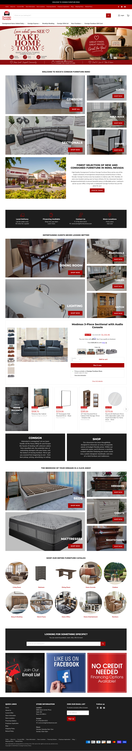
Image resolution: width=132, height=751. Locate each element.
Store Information (30, 6)
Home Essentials (60, 418)
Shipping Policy (79, 6)
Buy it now (97, 365)
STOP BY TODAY (97, 190)
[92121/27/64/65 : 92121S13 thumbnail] (11, 330)
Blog (72, 6)
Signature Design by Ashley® (39, 416)
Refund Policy (88, 6)
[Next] (126, 409)
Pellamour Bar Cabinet (39, 414)
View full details (97, 381)
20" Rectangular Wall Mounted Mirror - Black (63, 415)
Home (7, 6)
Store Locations (41, 6)
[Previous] (6, 409)
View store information (80, 375)
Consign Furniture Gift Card (93, 24)
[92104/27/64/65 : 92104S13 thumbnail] (11, 376)
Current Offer (20, 6)
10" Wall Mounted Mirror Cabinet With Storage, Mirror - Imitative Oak (90, 416)
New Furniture (76, 24)
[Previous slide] (5, 45)
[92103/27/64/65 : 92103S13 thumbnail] (11, 360)
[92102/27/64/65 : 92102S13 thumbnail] (11, 347)
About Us (12, 6)
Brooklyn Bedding (48, 24)
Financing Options (51, 6)
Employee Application (63, 6)
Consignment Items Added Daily (13, 24)
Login (122, 15)
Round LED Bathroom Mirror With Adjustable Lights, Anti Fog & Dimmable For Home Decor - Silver (114, 417)
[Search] (108, 15)
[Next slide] (127, 45)
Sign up (71, 719)
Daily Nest (108, 421)
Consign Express (33, 24)
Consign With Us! (63, 24)
